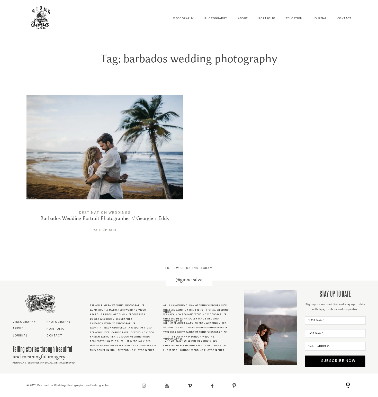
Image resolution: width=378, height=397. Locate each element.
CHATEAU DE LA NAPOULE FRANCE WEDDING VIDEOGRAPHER (191, 319)
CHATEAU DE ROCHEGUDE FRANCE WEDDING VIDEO (195, 345)
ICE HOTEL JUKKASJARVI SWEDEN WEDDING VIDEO (194, 323)
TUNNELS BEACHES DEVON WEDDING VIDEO (190, 340)
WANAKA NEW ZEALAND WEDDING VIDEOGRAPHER (194, 314)
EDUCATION (294, 18)
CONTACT (344, 18)
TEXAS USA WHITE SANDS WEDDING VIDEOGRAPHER (195, 332)
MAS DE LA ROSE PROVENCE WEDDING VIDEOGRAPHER (123, 345)
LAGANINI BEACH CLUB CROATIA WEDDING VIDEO (121, 327)
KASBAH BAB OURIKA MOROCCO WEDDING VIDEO (120, 336)
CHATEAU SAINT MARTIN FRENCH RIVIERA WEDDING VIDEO (196, 311)
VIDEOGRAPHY (183, 18)
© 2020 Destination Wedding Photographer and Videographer (68, 385)
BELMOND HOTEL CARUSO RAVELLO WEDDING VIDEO (122, 332)
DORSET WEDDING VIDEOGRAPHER (111, 318)
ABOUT (243, 18)
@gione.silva (189, 280)
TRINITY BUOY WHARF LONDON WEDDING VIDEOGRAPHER (188, 337)
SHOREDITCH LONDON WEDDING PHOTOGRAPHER (193, 350)
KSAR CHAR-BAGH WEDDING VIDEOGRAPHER (117, 314)
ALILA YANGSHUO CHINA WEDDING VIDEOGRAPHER (195, 305)
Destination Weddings (105, 212)
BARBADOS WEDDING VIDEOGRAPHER (113, 323)
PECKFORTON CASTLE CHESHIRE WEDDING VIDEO (120, 341)
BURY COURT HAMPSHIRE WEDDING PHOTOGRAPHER (122, 350)
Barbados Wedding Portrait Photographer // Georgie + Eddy (105, 167)
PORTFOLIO (266, 18)
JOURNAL (320, 18)
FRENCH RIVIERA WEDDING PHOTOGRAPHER (117, 305)
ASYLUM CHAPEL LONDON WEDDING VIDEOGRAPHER (195, 327)
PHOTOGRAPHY (215, 18)
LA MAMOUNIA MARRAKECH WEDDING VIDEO (118, 309)
